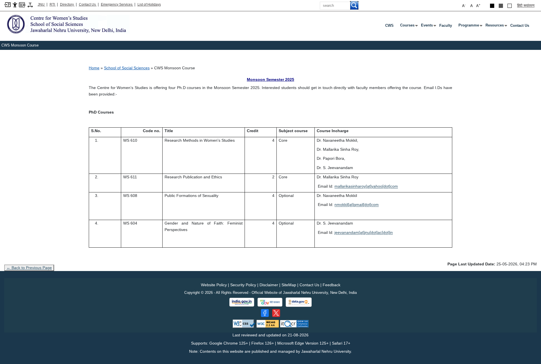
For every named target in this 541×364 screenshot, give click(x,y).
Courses (408, 26)
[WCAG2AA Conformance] (267, 323)
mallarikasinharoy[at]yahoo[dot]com (366, 186)
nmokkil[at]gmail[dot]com (356, 204)
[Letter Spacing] (30, 5)
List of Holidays (149, 4)
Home (94, 68)
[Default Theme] (509, 6)
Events (428, 26)
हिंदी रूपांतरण (526, 5)
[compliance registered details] (294, 323)
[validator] (244, 323)
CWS (389, 25)
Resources (495, 26)
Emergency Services (117, 4)
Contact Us (88, 4)
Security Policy (243, 285)
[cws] (67, 23)
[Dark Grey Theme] (501, 6)
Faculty (445, 25)
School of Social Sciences (127, 68)
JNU (41, 4)
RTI (53, 4)
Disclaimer (269, 285)
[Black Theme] (492, 6)
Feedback (331, 285)
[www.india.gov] (241, 302)
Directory (67, 4)
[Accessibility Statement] (15, 5)
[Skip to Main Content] (7, 4)
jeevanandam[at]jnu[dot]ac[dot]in (363, 232)
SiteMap (288, 285)
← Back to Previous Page (29, 267)
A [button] (478, 5)
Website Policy (214, 285)
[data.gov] (299, 302)
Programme (470, 26)
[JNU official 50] (276, 313)
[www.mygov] (270, 302)
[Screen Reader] (22, 4)
